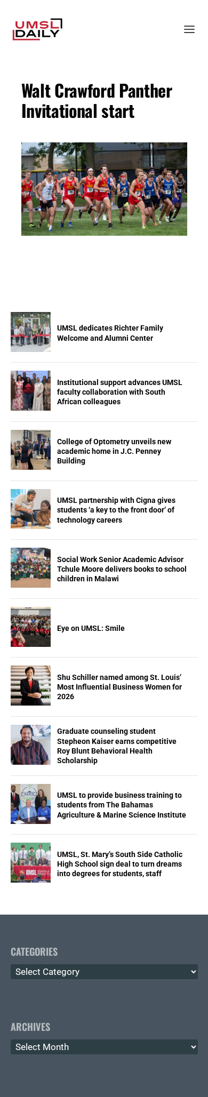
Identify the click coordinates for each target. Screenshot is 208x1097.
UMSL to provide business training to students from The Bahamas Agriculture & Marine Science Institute (121, 805)
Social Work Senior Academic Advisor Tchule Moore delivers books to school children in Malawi (122, 569)
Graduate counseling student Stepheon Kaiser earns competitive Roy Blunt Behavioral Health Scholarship (117, 746)
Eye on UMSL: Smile (91, 628)
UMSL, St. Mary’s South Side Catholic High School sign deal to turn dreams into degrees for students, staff (119, 864)
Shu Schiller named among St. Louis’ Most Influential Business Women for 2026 (119, 687)
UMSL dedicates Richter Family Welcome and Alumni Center (110, 333)
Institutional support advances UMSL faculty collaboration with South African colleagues (119, 392)
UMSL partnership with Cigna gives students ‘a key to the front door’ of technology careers (116, 510)
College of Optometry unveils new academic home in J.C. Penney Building (114, 451)
